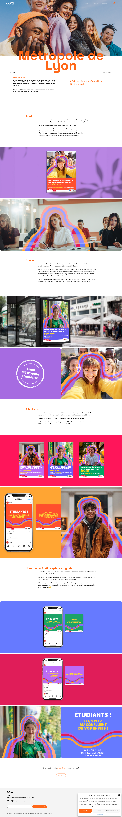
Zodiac (12, 72)
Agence (95, 3)
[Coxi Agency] (10, 3)
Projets (87, 3)
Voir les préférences (112, 811)
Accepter (85, 811)
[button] (119, 795)
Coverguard (107, 72)
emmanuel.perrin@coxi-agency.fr (16, 801)
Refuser (98, 811)
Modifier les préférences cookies (43, 813)
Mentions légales (100, 814)
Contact (104, 3)
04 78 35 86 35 (11, 800)
